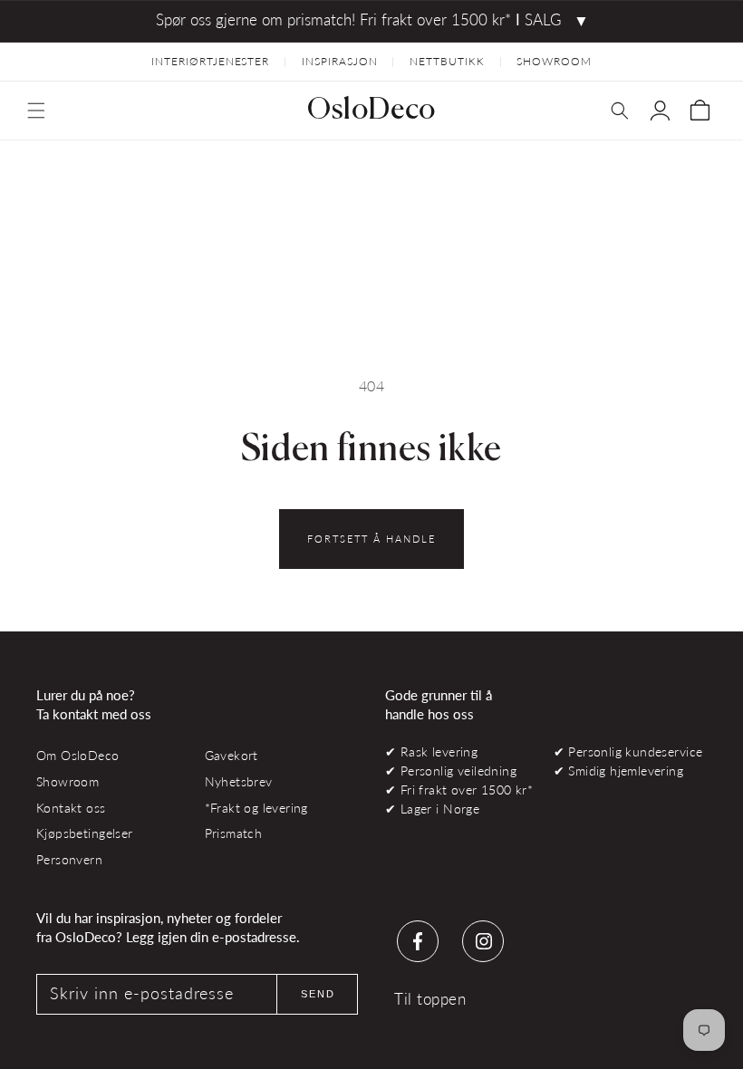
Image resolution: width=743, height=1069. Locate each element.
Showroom (67, 781)
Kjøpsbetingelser (84, 833)
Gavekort (231, 755)
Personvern (69, 859)
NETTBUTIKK (447, 61)
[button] (36, 110)
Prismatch (234, 833)
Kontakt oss (71, 807)
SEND (318, 993)
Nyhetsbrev (239, 781)
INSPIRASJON (340, 61)
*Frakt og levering (256, 807)
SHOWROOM (554, 61)
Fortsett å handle (371, 538)
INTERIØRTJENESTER (210, 61)
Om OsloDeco (78, 755)
